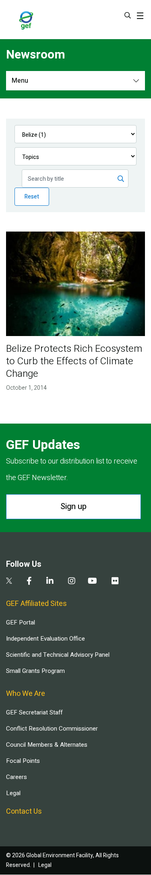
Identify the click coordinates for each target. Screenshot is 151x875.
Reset (32, 196)
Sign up (73, 506)
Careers (16, 777)
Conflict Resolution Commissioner (52, 728)
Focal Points (23, 760)
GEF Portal (20, 622)
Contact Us (24, 811)
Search (127, 15)
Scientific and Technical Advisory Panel (58, 654)
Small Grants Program (35, 670)
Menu (20, 81)
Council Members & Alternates (46, 744)
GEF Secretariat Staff (34, 712)
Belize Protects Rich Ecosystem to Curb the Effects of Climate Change (74, 361)
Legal (13, 793)
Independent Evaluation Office (45, 638)
